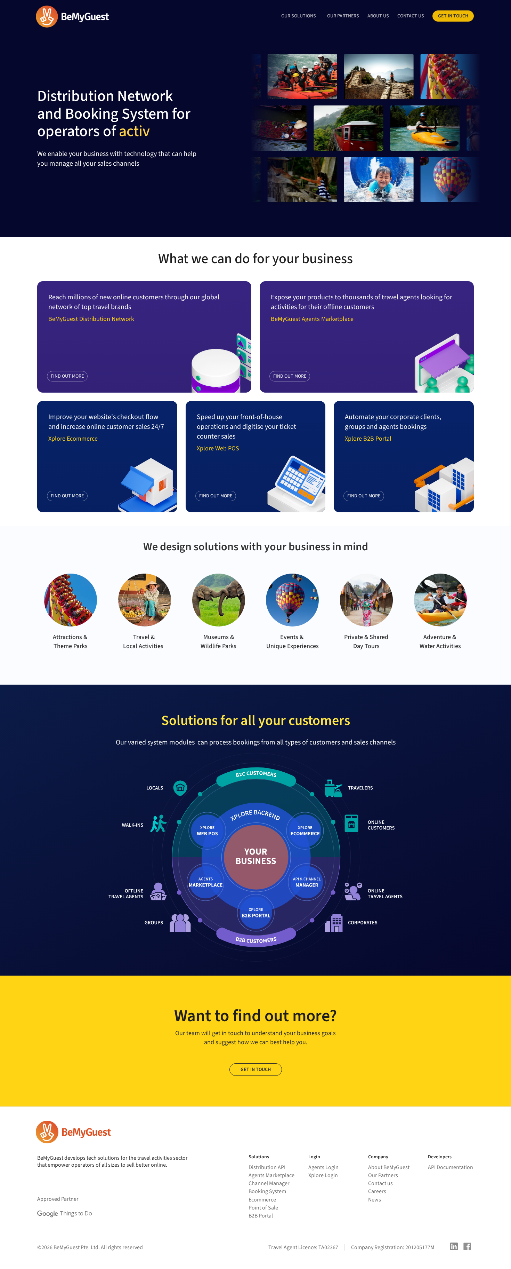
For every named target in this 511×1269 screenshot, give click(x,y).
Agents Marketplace (271, 1175)
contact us (410, 16)
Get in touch (453, 16)
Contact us (380, 1183)
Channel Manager (269, 1183)
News (374, 1200)
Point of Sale (263, 1208)
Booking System (267, 1191)
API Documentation (450, 1167)
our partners (343, 16)
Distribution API (267, 1167)
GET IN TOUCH (256, 1069)
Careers (377, 1191)
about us (378, 16)
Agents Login (323, 1167)
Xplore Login (323, 1175)
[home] (72, 16)
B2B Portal (261, 1216)
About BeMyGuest (388, 1167)
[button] (298, 16)
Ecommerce (262, 1200)
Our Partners (383, 1175)
